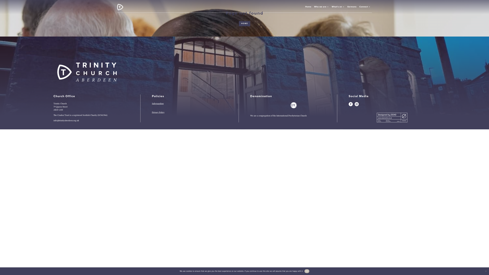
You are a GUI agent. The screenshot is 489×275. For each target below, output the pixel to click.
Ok (307, 271)
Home (308, 7)
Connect (363, 7)
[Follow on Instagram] (357, 104)
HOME (244, 23)
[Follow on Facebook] (351, 104)
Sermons (352, 7)
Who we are (320, 7)
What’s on (337, 7)
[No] (486, 271)
